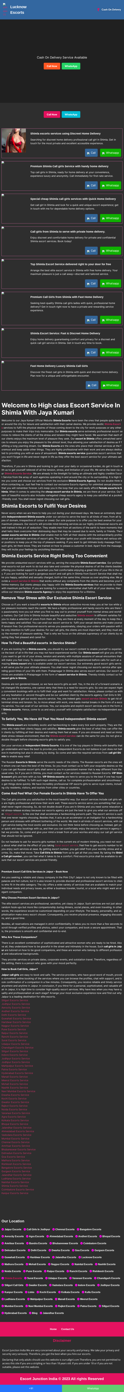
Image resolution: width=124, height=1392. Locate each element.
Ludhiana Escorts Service (16, 1178)
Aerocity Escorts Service (16, 1007)
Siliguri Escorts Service (15, 1000)
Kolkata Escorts (70, 1292)
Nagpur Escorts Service (15, 1025)
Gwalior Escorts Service (15, 1102)
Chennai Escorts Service (15, 1142)
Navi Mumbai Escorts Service (18, 1091)
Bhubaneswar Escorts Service (19, 1149)
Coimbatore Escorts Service (18, 1189)
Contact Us (67, 1329)
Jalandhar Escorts (65, 1257)
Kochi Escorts (48, 1292)
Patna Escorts (88, 1306)
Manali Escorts (66, 1299)
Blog (35, 1313)
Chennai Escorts (65, 1229)
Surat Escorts (35, 1278)
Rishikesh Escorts (103, 1271)
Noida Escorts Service (14, 1109)
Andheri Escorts (87, 1236)
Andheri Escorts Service (15, 1011)
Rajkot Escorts (66, 1306)
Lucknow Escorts (92, 1257)
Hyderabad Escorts (16, 1313)
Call (93, 152)
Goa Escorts (82, 1250)
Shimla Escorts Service (15, 1185)
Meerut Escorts (89, 1299)
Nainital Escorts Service (15, 1182)
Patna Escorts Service (14, 1069)
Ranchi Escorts (78, 1271)
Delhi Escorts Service (14, 1014)
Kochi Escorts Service (14, 1098)
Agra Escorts (36, 1236)
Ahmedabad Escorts (61, 1236)
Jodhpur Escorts (110, 1285)
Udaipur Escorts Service (15, 1043)
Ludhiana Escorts (15, 1299)
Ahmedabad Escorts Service (18, 1131)
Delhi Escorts (38, 1250)
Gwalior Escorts (38, 1285)
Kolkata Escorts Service (15, 1120)
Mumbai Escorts (14, 1306)
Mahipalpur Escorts (41, 1299)
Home (53, 1329)
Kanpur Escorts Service (15, 1193)
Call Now (52, 66)
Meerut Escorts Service (15, 1080)
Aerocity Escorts (14, 1236)
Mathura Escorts (14, 1264)
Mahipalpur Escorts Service (17, 1065)
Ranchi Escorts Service (15, 1036)
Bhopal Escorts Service (15, 1123)
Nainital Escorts (84, 1264)
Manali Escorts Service (15, 1076)
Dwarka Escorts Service (15, 1094)
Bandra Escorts (38, 1243)
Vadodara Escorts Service (16, 1134)
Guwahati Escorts (15, 1257)
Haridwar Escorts (40, 1257)
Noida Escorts (13, 1271)
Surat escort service (66, 845)
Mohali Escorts (37, 1264)
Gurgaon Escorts (104, 1250)
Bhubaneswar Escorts (65, 1243)
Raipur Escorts (55, 1271)
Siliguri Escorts (110, 1306)
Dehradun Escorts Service (16, 1153)
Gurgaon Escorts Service (16, 1171)
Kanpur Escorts (14, 1292)
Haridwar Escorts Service (16, 1022)
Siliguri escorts (13, 813)
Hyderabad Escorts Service (17, 1073)
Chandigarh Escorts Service (17, 1047)
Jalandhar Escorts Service (16, 1127)
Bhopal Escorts (111, 1236)
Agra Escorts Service (14, 1116)
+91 (31, 1388)
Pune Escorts (34, 1271)
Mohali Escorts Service (15, 1083)
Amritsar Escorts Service (16, 1145)
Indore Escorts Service (15, 1054)
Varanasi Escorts (82, 1278)
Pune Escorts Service (14, 1029)
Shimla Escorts (13, 1278)
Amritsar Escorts (14, 1243)
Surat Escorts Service (14, 1040)
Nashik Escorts (107, 1264)
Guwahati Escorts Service (16, 1018)
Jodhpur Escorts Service (16, 1003)
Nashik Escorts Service (15, 1087)
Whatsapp (112, 152)
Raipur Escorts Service (15, 1033)
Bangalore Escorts (90, 1229)
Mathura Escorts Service (16, 1160)
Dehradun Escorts (15, 1250)
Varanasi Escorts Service (16, 1113)
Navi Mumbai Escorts (40, 1306)
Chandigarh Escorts (108, 1278)
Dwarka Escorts (61, 1250)
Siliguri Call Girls (14, 1285)
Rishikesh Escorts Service (16, 1164)
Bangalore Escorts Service (17, 1167)
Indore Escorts (86, 1285)
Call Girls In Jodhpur (38, 1229)
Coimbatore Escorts (94, 1243)
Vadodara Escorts (62, 1285)
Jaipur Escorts (13, 1229)
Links (31, 1292)
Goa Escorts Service (13, 1156)
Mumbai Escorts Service (15, 1138)
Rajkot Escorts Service (15, 1105)
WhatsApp (71, 66)
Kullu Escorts (92, 1292)
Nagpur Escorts (60, 1264)
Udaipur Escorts (57, 1278)
